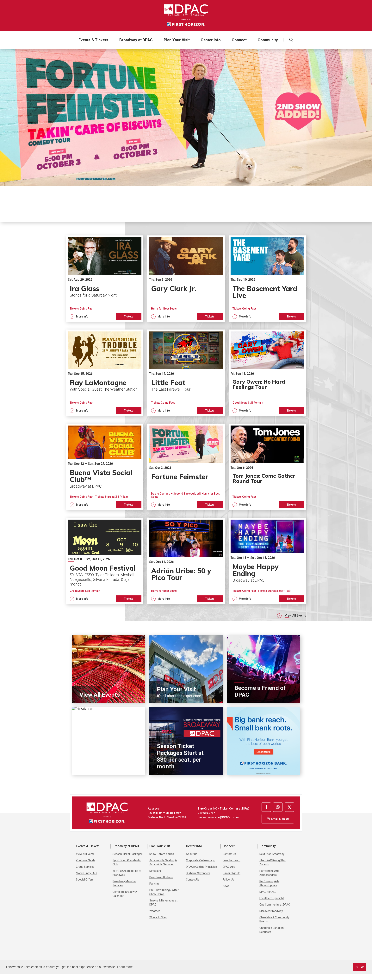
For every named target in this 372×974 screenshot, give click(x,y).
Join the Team (231, 860)
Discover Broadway (271, 911)
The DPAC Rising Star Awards (272, 862)
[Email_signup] (278, 818)
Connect (239, 40)
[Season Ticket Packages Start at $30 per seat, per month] (186, 741)
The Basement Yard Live (264, 292)
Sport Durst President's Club (127, 862)
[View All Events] (108, 669)
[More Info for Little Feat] (186, 350)
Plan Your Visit (177, 40)
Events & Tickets (93, 40)
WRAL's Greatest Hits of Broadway (127, 872)
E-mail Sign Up (231, 873)
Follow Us (228, 879)
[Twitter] (289, 807)
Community (268, 40)
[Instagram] (277, 807)
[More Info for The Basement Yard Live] (267, 256)
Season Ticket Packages (128, 853)
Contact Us (192, 879)
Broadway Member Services (124, 883)
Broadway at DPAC (136, 40)
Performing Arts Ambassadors (269, 872)
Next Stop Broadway (271, 853)
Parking (154, 883)
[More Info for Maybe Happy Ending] (267, 538)
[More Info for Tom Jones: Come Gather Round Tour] (267, 444)
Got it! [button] (360, 967)
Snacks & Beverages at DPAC (163, 902)
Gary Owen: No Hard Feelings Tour (258, 384)
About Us (191, 853)
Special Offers (85, 879)
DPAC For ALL (267, 891)
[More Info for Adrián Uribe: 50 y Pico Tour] (186, 538)
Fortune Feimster (124, 196)
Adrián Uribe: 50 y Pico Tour (181, 574)
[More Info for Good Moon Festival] (104, 538)
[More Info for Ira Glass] (104, 256)
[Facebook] (266, 807)
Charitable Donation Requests (271, 929)
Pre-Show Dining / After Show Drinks (164, 892)
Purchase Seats (85, 860)
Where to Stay (158, 917)
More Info (332, 206)
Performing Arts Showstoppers (269, 883)
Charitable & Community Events (274, 919)
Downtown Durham (161, 877)
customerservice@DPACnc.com (218, 817)
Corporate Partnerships (200, 860)
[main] (186, 421)
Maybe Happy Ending (255, 570)
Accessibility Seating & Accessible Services (163, 862)
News (226, 885)
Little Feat (168, 382)
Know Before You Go (162, 853)
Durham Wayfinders (198, 873)
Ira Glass (84, 288)
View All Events (295, 615)
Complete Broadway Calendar (125, 893)
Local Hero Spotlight (271, 898)
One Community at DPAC (274, 904)
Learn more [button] (125, 967)
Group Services (85, 866)
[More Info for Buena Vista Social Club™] (104, 444)
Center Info (211, 40)
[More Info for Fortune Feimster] (186, 117)
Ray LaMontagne (98, 382)
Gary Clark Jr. (174, 288)
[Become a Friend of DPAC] (263, 669)
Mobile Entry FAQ (86, 873)
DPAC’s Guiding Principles (201, 866)
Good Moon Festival (103, 568)
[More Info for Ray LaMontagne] (104, 350)
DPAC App (229, 866)
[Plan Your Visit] (186, 669)
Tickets (322, 197)
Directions (155, 870)
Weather (154, 911)
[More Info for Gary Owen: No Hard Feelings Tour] (267, 350)
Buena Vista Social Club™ (101, 476)
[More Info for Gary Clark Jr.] (186, 256)
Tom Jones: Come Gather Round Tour (263, 478)
